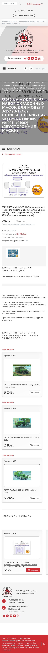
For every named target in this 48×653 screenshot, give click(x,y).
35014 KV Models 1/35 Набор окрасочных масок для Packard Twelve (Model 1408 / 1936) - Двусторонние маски (20, 565)
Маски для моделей (19, 82)
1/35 (44, 82)
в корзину (35, 570)
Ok (44, 644)
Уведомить (20, 221)
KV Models (35, 82)
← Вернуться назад (11, 154)
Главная (5, 82)
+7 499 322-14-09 (25, 11)
